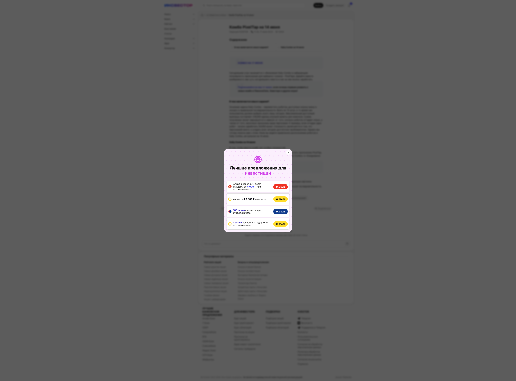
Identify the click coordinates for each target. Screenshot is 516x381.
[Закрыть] (288, 152)
